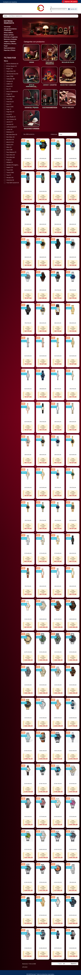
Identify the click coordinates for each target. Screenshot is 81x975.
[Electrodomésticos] (49, 97)
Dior (8, 89)
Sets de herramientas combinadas (10, 29)
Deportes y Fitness (9, 50)
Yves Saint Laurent (12, 182)
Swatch (9, 167)
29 (64, 963)
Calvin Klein (10, 71)
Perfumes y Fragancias (11, 37)
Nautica (9, 144)
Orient (9, 149)
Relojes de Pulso (9, 35)
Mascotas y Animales (10, 39)
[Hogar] (31, 52)
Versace (9, 177)
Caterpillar (10, 79)
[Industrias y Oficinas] (31, 119)
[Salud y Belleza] (67, 97)
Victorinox (10, 180)
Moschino (10, 139)
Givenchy (10, 101)
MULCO (10, 142)
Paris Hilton (10, 155)
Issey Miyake (11, 117)
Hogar (6, 46)
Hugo (8, 109)
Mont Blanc (10, 137)
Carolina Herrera (12, 74)
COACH (9, 84)
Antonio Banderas (12, 63)
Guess (9, 106)
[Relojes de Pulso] (67, 52)
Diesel (9, 86)
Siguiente (74, 964)
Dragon (9, 94)
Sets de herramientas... (31, 85)
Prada (8, 160)
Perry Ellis (10, 157)
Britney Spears (11, 66)
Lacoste (9, 122)
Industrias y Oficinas (10, 43)
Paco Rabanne (11, 152)
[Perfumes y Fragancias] (49, 52)
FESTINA (10, 96)
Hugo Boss (10, 111)
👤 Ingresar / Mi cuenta (70, 1)
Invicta (9, 114)
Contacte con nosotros (10, 2)
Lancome (9, 124)
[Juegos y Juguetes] (49, 75)
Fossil (9, 99)
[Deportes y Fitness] (31, 97)
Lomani (9, 129)
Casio (9, 76)
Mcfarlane (10, 132)
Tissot (9, 170)
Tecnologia (7, 26)
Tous (8, 175)
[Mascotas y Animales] (67, 75)
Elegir (67, 134)
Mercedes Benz (11, 134)
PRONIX (9, 162)
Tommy (10, 172)
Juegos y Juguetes (9, 41)
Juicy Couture (11, 119)
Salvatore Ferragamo (12, 165)
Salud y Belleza (8, 32)
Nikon (8, 147)
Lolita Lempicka (11, 127)
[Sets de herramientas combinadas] (31, 75)
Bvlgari (9, 68)
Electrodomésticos (9, 48)
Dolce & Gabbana (12, 91)
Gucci (8, 104)
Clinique (9, 81)
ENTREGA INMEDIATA (9, 22)
